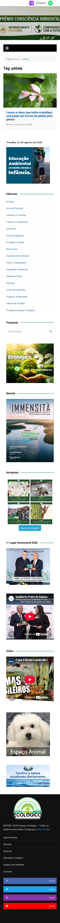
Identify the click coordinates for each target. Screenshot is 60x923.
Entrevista (11, 249)
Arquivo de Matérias (13, 864)
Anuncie (7, 851)
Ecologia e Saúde (15, 242)
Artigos (10, 201)
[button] (19, 490)
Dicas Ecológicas (15, 235)
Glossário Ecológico (13, 857)
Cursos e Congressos (17, 221)
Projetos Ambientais (16, 296)
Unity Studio (43, 829)
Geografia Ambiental (17, 269)
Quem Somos (10, 837)
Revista (7, 844)
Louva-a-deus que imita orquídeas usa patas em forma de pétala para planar (29, 116)
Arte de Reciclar (14, 208)
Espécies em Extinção (17, 255)
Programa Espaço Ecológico (20, 310)
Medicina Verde (14, 276)
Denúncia (11, 228)
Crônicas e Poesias (16, 215)
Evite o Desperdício (16, 262)
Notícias (10, 283)
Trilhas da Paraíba (15, 303)
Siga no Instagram (30, 528)
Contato (7, 871)
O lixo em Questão (15, 289)
